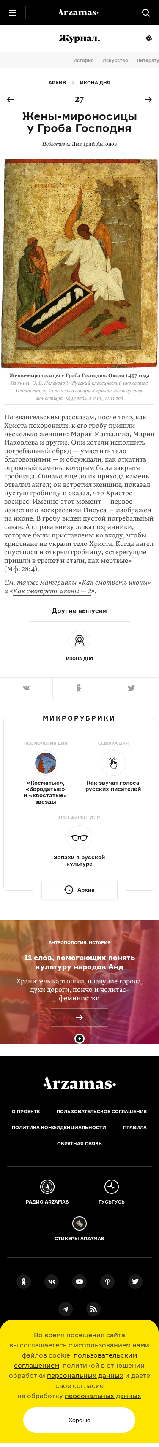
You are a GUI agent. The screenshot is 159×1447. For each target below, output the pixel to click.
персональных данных (85, 1375)
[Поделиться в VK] (26, 688)
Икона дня (95, 83)
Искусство (115, 60)
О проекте (26, 1112)
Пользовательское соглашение (102, 1112)
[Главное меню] (12, 12)
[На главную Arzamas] (79, 12)
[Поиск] (145, 12)
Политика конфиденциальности (59, 1128)
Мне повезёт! (149, 38)
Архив (57, 83)
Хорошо (79, 1420)
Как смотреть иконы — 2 (52, 591)
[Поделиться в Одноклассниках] (78, 688)
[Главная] (79, 1083)
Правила (135, 1128)
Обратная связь (79, 1144)
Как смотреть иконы (115, 582)
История (83, 60)
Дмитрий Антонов (94, 144)
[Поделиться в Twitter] (132, 688)
